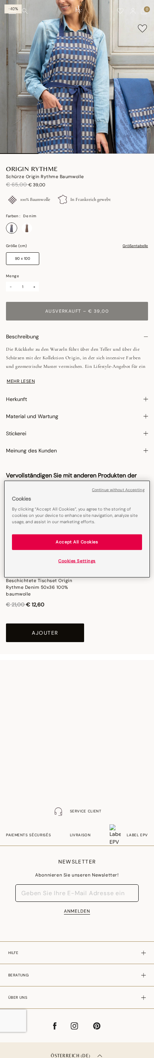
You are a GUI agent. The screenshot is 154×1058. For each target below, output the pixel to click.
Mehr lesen (21, 381)
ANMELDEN (77, 911)
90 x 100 (22, 258)
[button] (133, 11)
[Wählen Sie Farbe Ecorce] (27, 228)
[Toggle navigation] (12, 11)
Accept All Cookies (77, 542)
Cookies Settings (77, 561)
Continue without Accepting (118, 489)
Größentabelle (135, 246)
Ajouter (45, 632)
